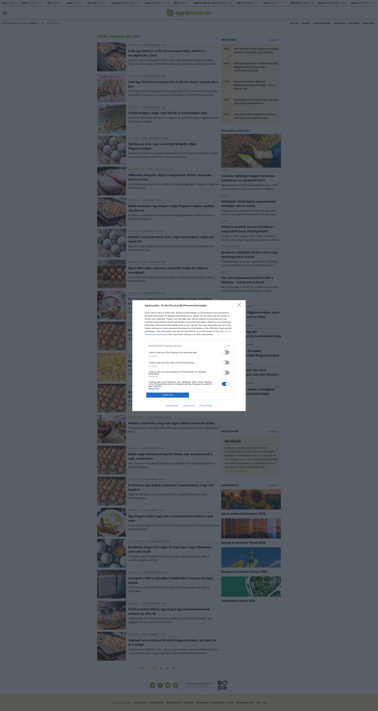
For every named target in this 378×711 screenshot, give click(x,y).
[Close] (240, 306)
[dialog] (189, 355)
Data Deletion (172, 405)
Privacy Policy (205, 405)
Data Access (189, 405)
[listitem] (189, 345)
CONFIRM (167, 395)
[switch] (225, 352)
